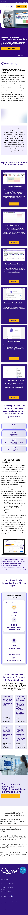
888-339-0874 (3, 1)
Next (26, 55)
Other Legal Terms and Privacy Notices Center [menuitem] (11, 901)
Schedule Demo (11, 48)
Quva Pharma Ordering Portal (20, 1)
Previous (24, 55)
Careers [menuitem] (3, 903)
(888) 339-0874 (4, 879)
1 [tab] (18, 56)
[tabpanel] (14, 32)
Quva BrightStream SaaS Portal (21, 2)
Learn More (14, 204)
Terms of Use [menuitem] (4, 900)
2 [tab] (21, 56)
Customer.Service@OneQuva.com (8, 883)
